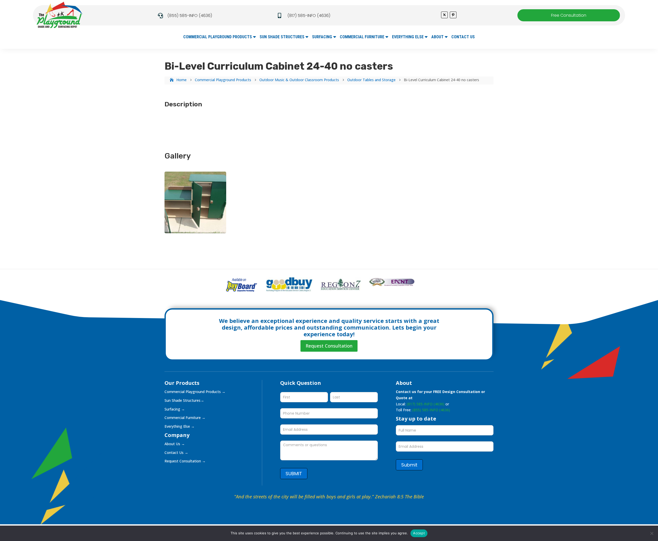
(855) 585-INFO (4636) (189, 15)
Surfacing (322, 37)
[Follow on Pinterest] (453, 15)
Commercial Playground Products (217, 37)
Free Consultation (568, 15)
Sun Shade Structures (282, 37)
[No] (651, 533)
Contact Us (463, 37)
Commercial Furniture (362, 37)
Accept (419, 533)
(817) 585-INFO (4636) (308, 15)
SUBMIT (294, 473)
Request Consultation (329, 346)
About (437, 37)
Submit (409, 465)
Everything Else (408, 37)
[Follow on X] (444, 15)
